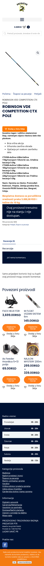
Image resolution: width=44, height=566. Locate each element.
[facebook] (5, 545)
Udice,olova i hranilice (12, 489)
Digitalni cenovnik (10, 502)
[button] (37, 52)
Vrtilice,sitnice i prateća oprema (16, 486)
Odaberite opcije (11, 328)
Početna (6, 93)
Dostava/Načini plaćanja (13, 510)
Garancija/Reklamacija (12, 505)
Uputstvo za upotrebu (12, 507)
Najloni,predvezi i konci (12, 475)
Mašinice (6, 473)
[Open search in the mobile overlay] (22, 33)
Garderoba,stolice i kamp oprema (17, 491)
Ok (14, 562)
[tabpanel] (22, 263)
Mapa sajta (7, 515)
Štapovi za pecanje (22, 93)
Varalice (5, 483)
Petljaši (38, 93)
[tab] (9, 241)
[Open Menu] (22, 19)
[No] (41, 557)
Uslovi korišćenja (24, 562)
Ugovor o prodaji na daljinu (14, 512)
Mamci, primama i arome (13, 481)
